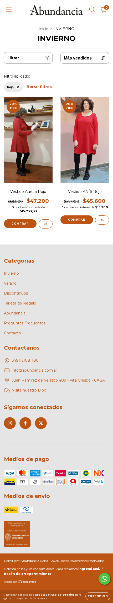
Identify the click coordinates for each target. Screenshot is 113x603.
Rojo (10, 87)
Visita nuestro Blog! (29, 390)
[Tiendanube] (20, 582)
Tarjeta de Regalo (20, 303)
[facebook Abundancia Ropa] (25, 423)
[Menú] (9, 10)
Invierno (11, 273)
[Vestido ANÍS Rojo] (102, 220)
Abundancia (14, 313)
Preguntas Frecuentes (24, 323)
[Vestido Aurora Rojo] (46, 224)
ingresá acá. (89, 569)
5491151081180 (25, 360)
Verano (10, 283)
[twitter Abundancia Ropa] (41, 423)
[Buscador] (92, 10)
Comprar (20, 223)
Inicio (43, 28)
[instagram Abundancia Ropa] (10, 423)
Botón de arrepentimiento (28, 574)
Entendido (98, 596)
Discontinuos (16, 293)
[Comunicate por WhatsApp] (104, 579)
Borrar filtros (39, 86)
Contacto (12, 333)
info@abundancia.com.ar (34, 370)
